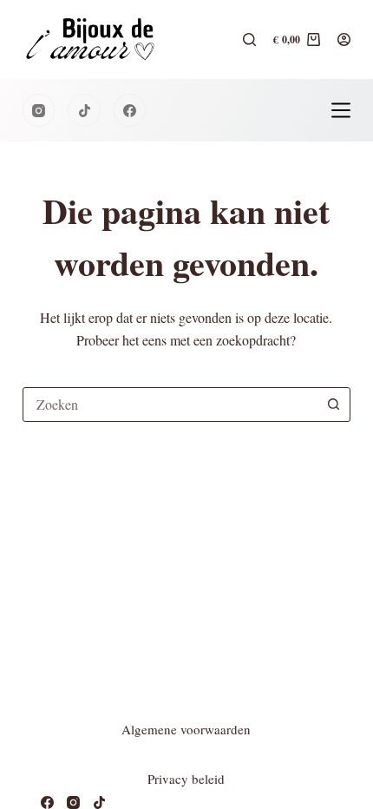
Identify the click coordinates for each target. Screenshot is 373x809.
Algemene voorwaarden (186, 729)
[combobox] (170, 404)
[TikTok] (84, 110)
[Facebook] (130, 110)
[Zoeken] (249, 39)
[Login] (343, 39)
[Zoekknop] (333, 404)
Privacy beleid (186, 778)
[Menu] (340, 110)
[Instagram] (39, 110)
